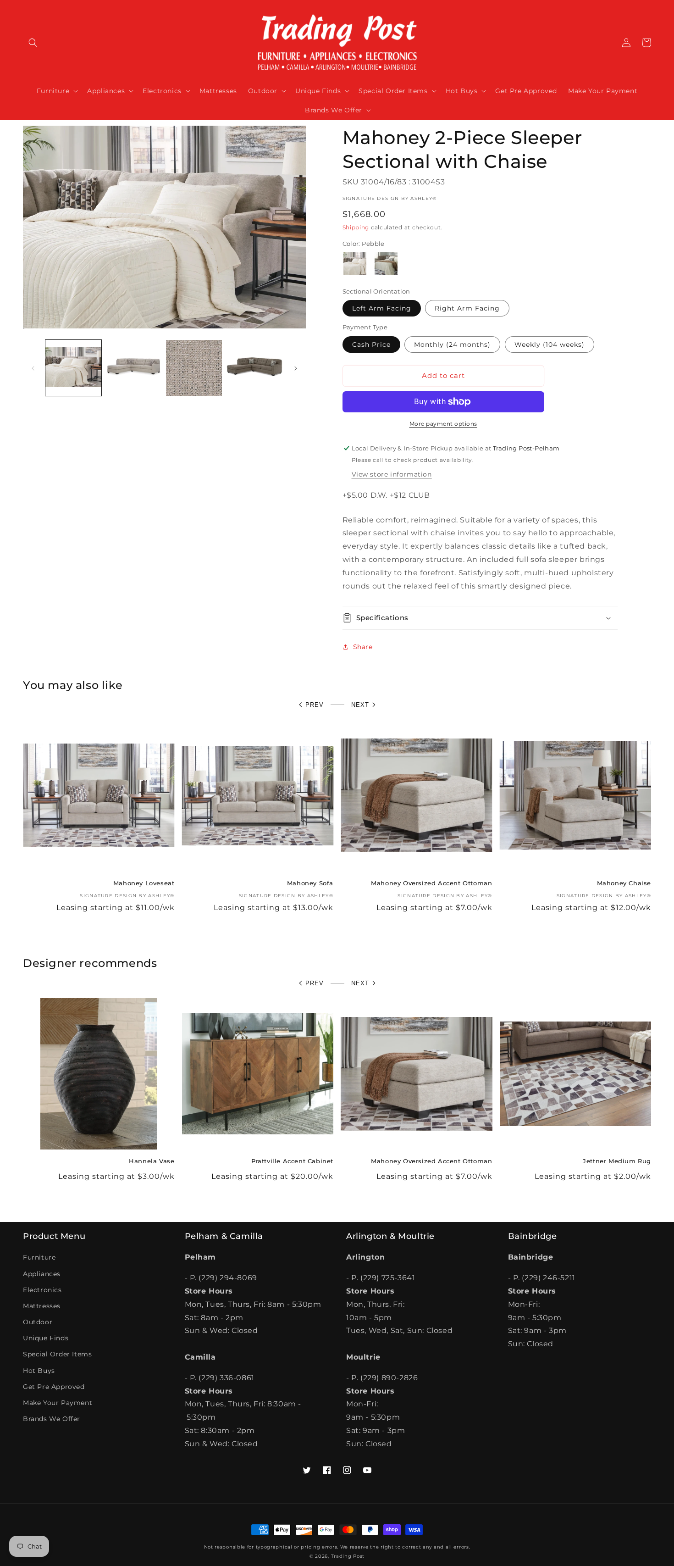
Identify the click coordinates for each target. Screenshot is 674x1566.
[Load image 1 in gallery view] (73, 368)
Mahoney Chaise (624, 883)
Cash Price (371, 344)
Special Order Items (57, 1354)
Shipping (356, 227)
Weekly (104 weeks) (549, 344)
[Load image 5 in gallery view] (254, 368)
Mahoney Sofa (310, 883)
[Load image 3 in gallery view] (194, 368)
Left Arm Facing (381, 308)
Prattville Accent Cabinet (292, 1161)
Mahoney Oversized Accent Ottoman (431, 883)
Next (360, 704)
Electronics (42, 1290)
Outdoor (37, 1322)
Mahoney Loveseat (144, 883)
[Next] (296, 368)
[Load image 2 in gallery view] (134, 368)
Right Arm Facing (467, 308)
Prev (314, 704)
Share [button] (363, 647)
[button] (33, 43)
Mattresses (42, 1306)
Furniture (39, 1257)
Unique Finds (45, 1338)
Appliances (42, 1274)
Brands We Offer (51, 1419)
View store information (392, 474)
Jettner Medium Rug (617, 1161)
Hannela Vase (151, 1161)
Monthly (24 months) (452, 344)
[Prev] (33, 368)
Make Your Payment (57, 1403)
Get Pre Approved (54, 1387)
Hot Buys (39, 1370)
